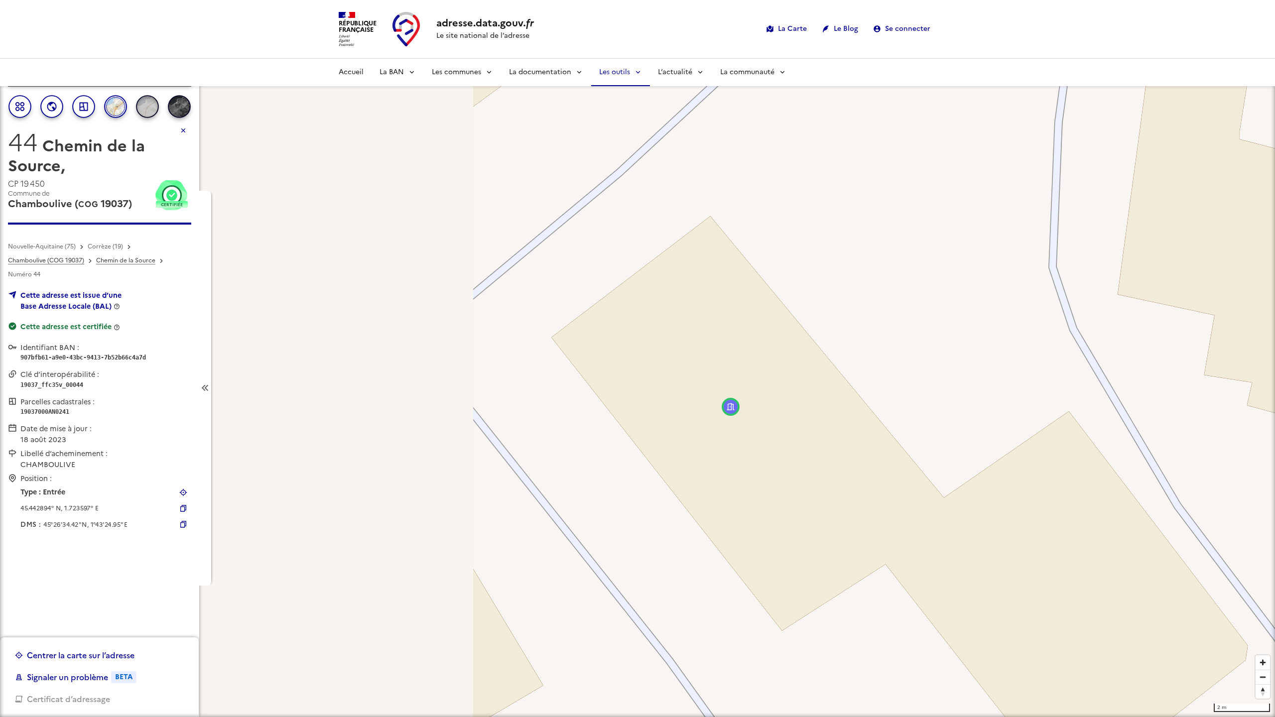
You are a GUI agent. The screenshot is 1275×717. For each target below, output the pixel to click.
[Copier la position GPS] (183, 508)
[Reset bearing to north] (1263, 691)
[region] (637, 388)
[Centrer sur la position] (183, 492)
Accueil (351, 72)
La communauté (747, 72)
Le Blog (846, 28)
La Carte (792, 28)
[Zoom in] (1263, 662)
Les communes (456, 72)
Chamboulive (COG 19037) (46, 260)
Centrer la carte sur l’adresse (80, 655)
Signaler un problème (79, 677)
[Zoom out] (1263, 677)
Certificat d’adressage (68, 699)
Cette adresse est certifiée (66, 326)
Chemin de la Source (125, 260)
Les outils (614, 72)
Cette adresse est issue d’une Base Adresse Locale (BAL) (71, 301)
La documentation (540, 72)
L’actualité (675, 72)
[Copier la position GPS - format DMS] (183, 524)
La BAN (392, 72)
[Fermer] (183, 130)
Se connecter (907, 28)
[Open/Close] (205, 388)
